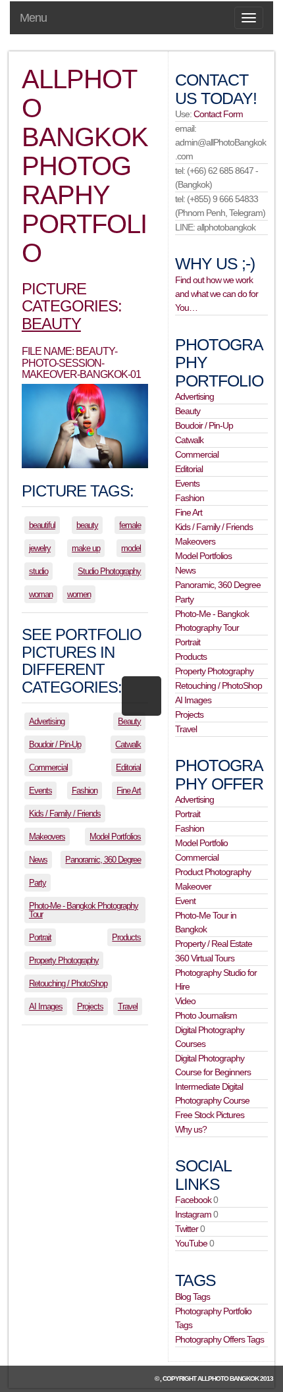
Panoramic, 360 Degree (103, 860)
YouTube (191, 1243)
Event (185, 901)
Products (126, 937)
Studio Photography (109, 571)
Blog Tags (192, 1296)
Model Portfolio (201, 843)
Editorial (128, 767)
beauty (87, 525)
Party (37, 883)
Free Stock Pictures (209, 1115)
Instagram (193, 1214)
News (38, 860)
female (130, 525)
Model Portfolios (115, 837)
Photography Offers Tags (219, 1339)
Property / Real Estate (213, 943)
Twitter (186, 1228)
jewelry (40, 548)
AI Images (46, 1006)
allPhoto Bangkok (228, 1378)
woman (41, 594)
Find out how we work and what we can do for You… (216, 294)
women (79, 594)
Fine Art (128, 790)
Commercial (48, 767)
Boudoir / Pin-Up (55, 744)
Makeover (193, 886)
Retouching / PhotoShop (68, 983)
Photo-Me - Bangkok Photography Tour (83, 910)
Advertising (46, 721)
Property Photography (64, 960)
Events (40, 790)
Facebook (193, 1199)
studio (38, 571)
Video (185, 1001)
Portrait (40, 937)
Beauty (51, 324)
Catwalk (128, 744)
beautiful (42, 525)
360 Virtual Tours (204, 958)
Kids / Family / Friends (65, 813)
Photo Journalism (206, 1015)
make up (86, 548)
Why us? (191, 1129)
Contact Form (218, 114)
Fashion (84, 790)
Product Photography (213, 872)
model (131, 548)
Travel (128, 1006)
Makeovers (47, 837)
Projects (90, 1006)
